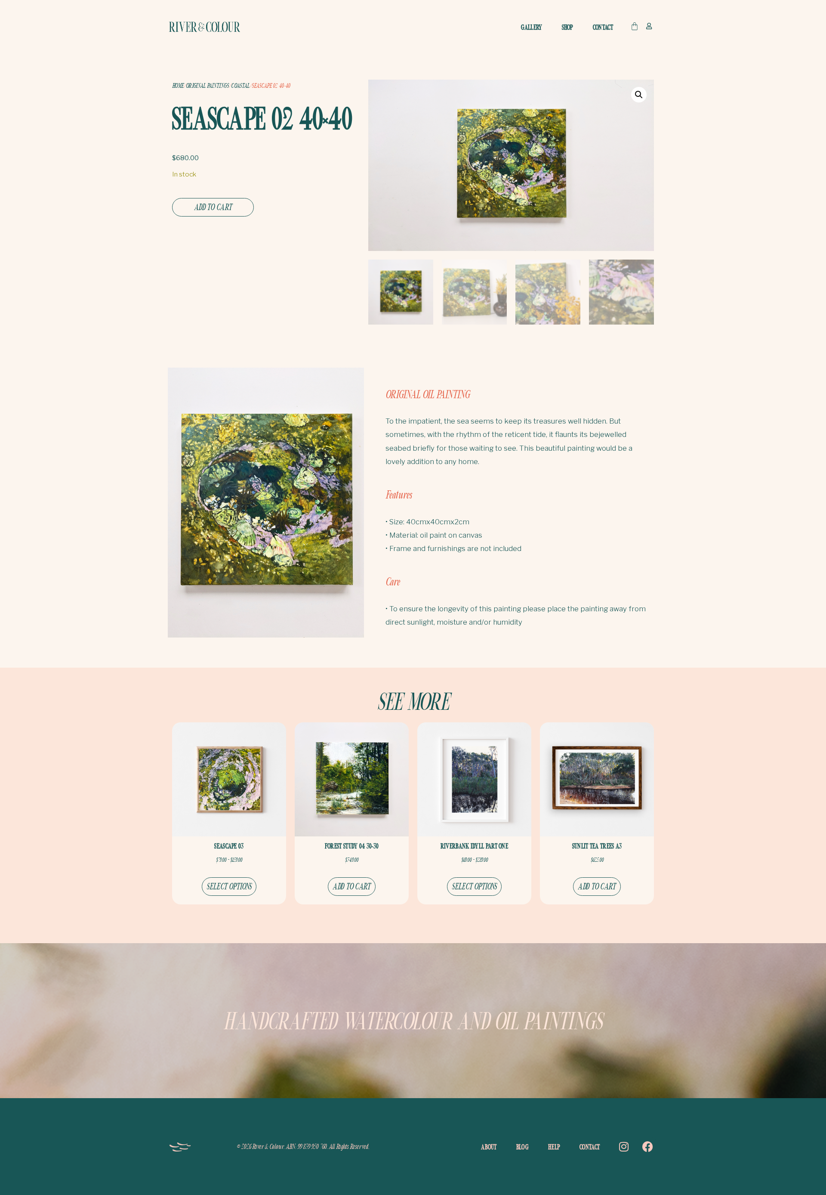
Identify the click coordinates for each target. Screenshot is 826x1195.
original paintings (207, 85)
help (554, 1146)
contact (603, 27)
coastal (240, 85)
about (489, 1146)
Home (177, 85)
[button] (639, 94)
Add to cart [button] (351, 886)
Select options (228, 886)
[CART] (634, 26)
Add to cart (213, 206)
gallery (531, 27)
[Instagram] (624, 1147)
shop (567, 27)
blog (522, 1146)
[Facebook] (647, 1147)
